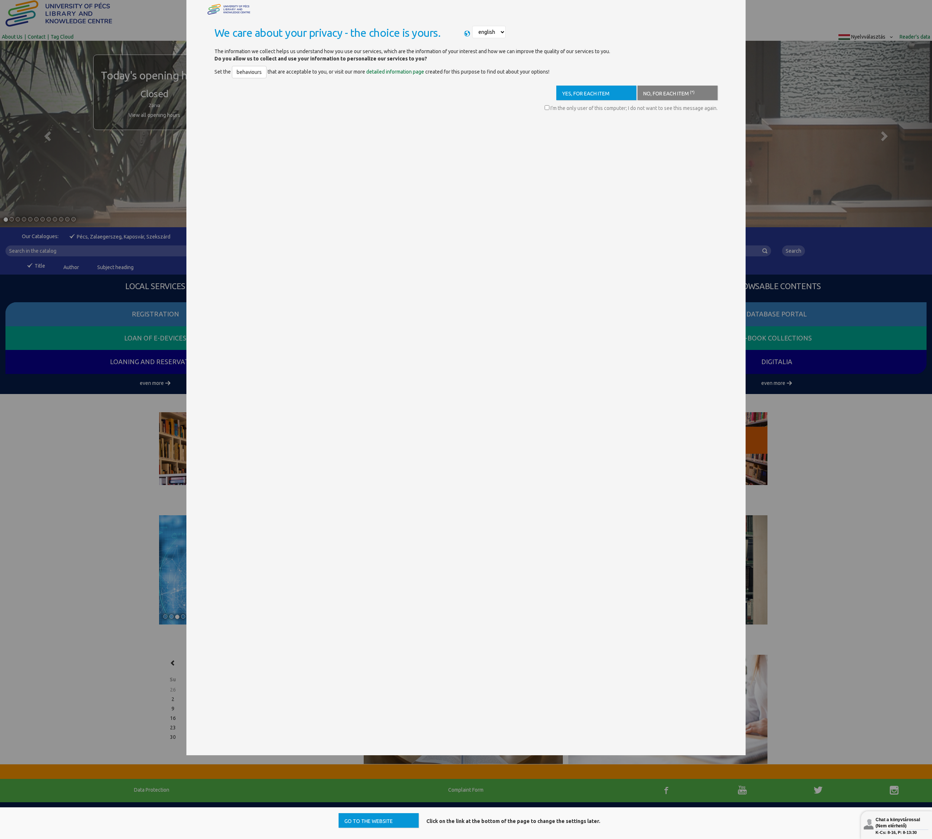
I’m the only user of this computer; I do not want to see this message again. (633, 108)
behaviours (249, 72)
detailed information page (395, 72)
